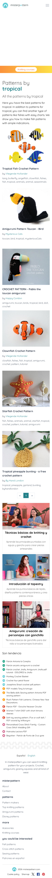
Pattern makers (10, 802)
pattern (15, 364)
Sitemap (25, 874)
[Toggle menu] (47, 5)
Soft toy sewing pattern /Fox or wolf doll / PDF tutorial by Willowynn (25, 719)
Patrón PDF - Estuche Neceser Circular (24, 706)
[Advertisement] (26, 38)
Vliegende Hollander (17, 173)
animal (29, 181)
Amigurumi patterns (12, 811)
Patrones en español (13, 858)
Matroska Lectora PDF (16, 731)
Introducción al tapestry (26, 584)
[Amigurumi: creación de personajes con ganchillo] (26, 614)
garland (27, 485)
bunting (37, 485)
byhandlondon (10, 488)
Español (21, 755)
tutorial (24, 364)
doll (46, 302)
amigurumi (8, 302)
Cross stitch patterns (13, 848)
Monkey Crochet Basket (17, 676)
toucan (6, 238)
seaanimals (40, 181)
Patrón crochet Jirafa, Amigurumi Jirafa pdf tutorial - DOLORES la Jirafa (26, 671)
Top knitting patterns (13, 807)
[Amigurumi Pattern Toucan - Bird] (26, 206)
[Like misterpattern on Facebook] (38, 874)
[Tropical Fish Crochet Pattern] (26, 146)
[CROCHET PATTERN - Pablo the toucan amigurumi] (26, 267)
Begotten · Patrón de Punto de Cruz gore (25, 735)
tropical (11, 181)
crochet (6, 306)
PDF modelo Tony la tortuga (19, 688)
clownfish (34, 178)
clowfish (6, 360)
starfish (36, 420)
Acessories (8, 828)
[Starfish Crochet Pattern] (26, 389)
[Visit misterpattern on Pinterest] (43, 874)
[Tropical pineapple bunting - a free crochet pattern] (26, 449)
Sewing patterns (10, 853)
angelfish (23, 178)
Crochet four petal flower (17, 680)
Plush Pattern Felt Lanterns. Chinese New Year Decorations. (27, 701)
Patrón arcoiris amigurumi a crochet (23, 665)
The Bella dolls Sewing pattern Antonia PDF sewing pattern (26, 694)
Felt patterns (9, 844)
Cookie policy (13, 874)
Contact (6, 790)
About (5, 786)
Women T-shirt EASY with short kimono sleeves (24, 712)
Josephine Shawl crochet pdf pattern (23, 684)
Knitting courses (26, 69)
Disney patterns (10, 816)
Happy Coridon (14, 298)
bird (13, 238)
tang (4, 178)
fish (4, 181)
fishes (43, 178)
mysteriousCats (33, 238)
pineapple (16, 485)
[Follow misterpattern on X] (33, 874)
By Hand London (15, 480)
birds (26, 302)
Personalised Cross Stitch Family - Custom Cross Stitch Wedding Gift (25, 726)
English (31, 755)
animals (20, 181)
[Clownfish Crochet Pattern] (26, 328)
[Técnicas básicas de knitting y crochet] (26, 516)
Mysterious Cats (14, 233)
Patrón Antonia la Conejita (18, 661)
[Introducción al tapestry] (26, 567)
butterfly (12, 178)
